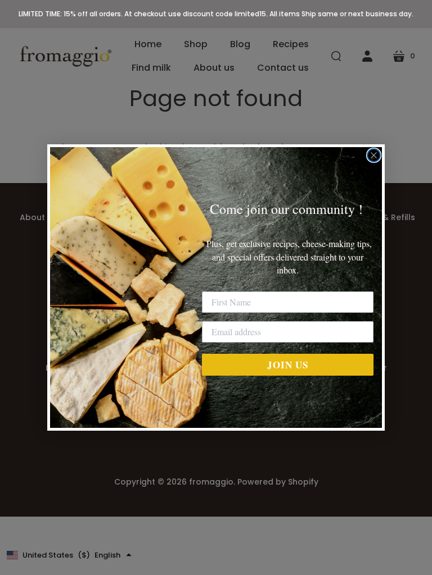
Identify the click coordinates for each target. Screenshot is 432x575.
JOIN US (287, 365)
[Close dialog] (373, 155)
